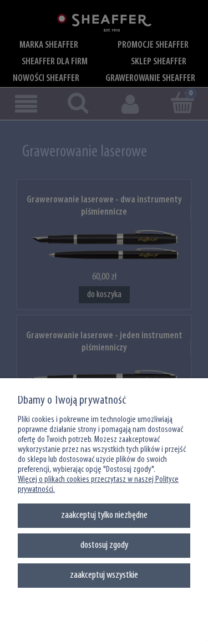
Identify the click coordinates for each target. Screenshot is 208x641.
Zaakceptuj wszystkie (104, 575)
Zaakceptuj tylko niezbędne (104, 515)
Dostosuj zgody (104, 545)
